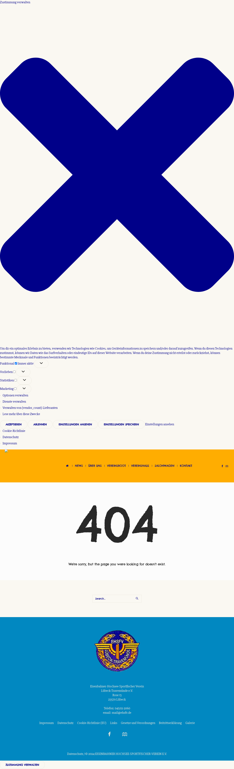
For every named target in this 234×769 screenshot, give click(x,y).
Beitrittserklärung (170, 723)
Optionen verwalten (15, 395)
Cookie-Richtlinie (14, 431)
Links (113, 723)
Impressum (10, 443)
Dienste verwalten (14, 402)
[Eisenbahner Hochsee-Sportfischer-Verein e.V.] (117, 651)
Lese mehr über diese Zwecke (21, 414)
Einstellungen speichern (121, 424)
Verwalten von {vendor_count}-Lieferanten (30, 408)
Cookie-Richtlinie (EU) (91, 723)
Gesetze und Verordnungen (138, 723)
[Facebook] (222, 466)
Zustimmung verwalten (22, 764)
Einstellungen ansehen (75, 424)
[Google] (227, 466)
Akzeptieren (14, 424)
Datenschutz (11, 437)
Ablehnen (40, 424)
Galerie (190, 723)
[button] (117, 175)
